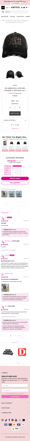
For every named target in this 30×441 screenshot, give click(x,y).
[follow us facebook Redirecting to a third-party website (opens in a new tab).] (11, 125)
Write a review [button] (15, 178)
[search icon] (3, 11)
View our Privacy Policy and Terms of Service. (15, 393)
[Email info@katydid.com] (24, 7)
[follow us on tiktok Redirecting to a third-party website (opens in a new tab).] (6, 420)
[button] (12, 93)
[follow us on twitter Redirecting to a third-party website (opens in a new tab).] (19, 420)
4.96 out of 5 (19, 161)
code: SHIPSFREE (15, 3)
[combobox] (15, 11)
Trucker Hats (20, 16)
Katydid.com (21, 437)
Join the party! (15, 396)
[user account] (21, 7)
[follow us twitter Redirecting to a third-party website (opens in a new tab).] (14, 125)
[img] (4, 221)
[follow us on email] (23, 420)
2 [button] (13, 336)
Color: (13, 101)
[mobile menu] (3, 7)
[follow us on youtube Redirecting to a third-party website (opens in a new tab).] (16, 420)
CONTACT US (15, 128)
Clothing (12, 16)
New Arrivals (4, 16)
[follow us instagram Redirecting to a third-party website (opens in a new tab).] (16, 125)
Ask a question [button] (15, 183)
